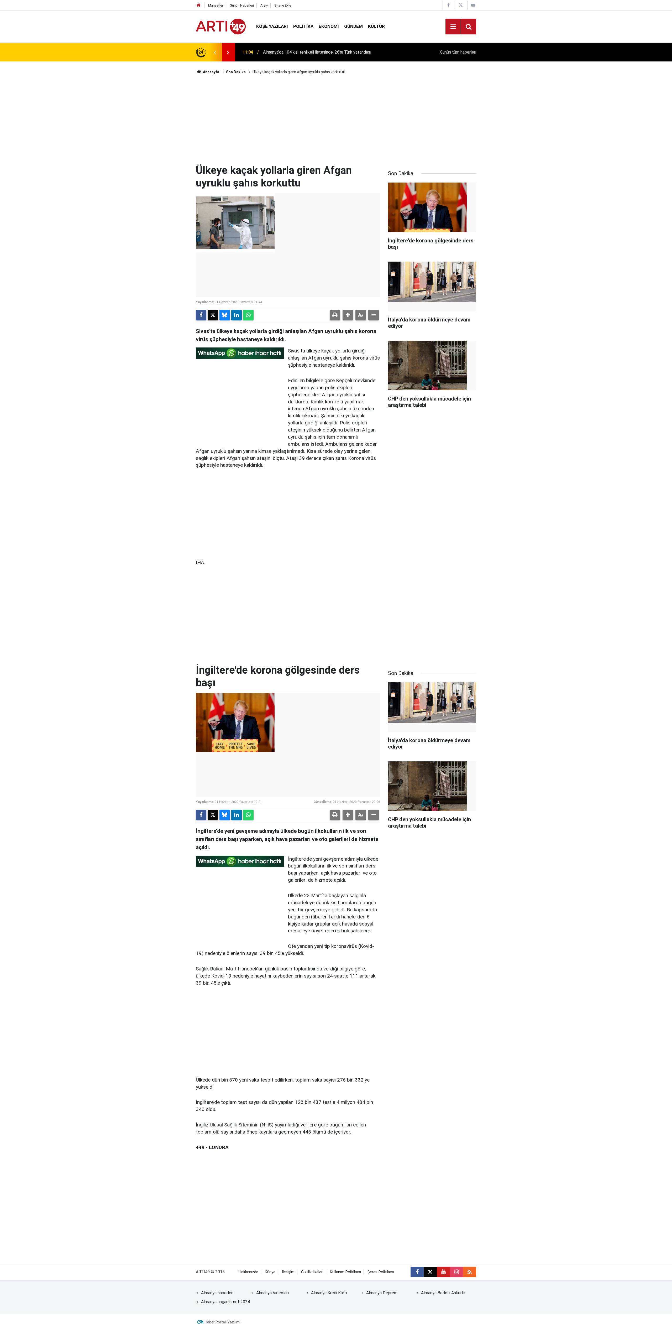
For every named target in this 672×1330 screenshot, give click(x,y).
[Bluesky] (224, 315)
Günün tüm (458, 52)
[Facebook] (201, 315)
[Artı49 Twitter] (461, 5)
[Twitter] (213, 315)
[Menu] (453, 27)
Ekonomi (329, 26)
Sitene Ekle (282, 5)
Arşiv (264, 5)
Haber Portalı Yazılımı (222, 1322)
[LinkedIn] (236, 315)
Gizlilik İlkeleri (312, 1272)
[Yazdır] (335, 315)
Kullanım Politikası (345, 1272)
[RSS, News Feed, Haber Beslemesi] (469, 1272)
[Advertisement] (336, 119)
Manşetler (215, 5)
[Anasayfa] (199, 5)
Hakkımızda (248, 1272)
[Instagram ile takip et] (456, 1272)
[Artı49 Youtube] (473, 5)
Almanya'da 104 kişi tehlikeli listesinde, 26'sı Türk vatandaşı (317, 52)
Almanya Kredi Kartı (329, 1292)
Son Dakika (236, 72)
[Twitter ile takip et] (430, 1272)
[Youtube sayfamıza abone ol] (443, 1272)
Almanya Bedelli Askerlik (443, 1292)
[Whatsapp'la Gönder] (248, 315)
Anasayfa (210, 72)
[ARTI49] (221, 26)
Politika (303, 26)
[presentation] (214, 52)
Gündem (353, 26)
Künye (270, 1272)
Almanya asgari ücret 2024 (225, 1301)
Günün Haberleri (242, 5)
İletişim (288, 1272)
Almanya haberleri (217, 1292)
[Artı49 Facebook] (448, 5)
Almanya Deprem (381, 1292)
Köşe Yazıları (272, 26)
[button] (348, 315)
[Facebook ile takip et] (417, 1272)
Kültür (376, 26)
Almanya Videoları (272, 1292)
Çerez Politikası (381, 1272)
